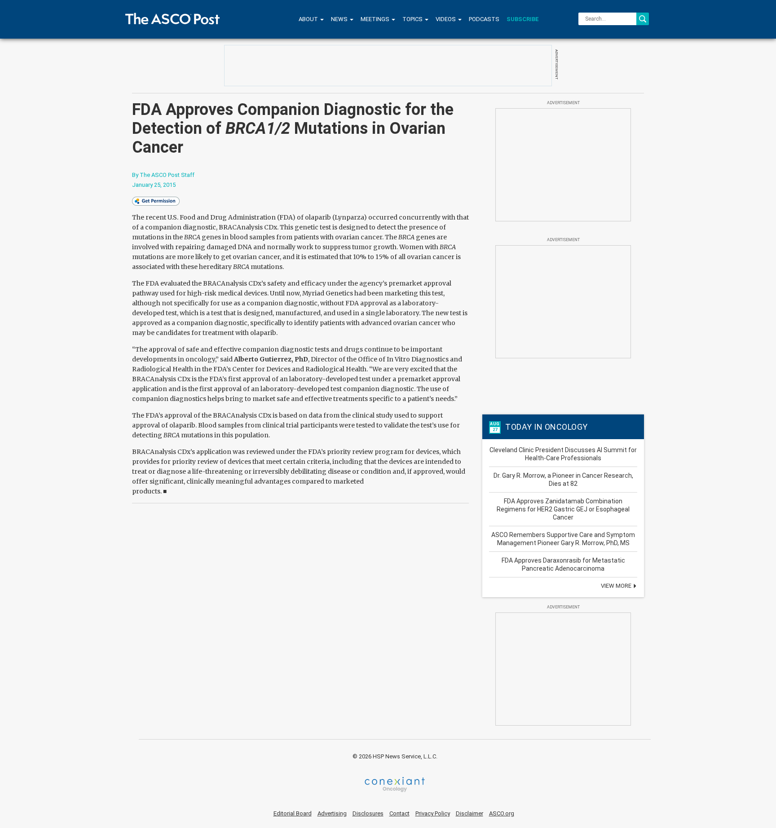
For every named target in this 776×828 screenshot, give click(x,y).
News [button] (340, 19)
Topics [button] (413, 19)
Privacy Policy (432, 813)
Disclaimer (469, 813)
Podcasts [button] (484, 19)
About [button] (309, 19)
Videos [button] (446, 19)
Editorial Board (292, 813)
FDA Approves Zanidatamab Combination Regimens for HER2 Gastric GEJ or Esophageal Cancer (563, 509)
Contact (399, 813)
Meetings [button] (376, 19)
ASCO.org (501, 813)
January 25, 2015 (154, 184)
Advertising (332, 813)
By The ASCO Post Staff (163, 175)
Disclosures (368, 813)
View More (617, 585)
